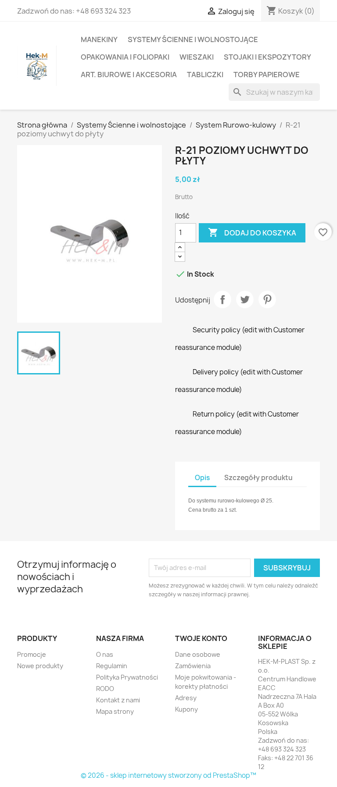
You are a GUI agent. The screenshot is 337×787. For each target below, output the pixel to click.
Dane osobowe (197, 654)
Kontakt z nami (118, 700)
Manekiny (99, 39)
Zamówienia (193, 666)
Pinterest (267, 299)
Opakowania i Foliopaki (125, 57)
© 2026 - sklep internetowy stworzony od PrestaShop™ (168, 775)
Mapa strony (115, 711)
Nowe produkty (40, 666)
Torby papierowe (266, 74)
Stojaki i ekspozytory (267, 57)
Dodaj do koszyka (252, 232)
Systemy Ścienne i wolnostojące (193, 39)
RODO (105, 688)
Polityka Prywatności (127, 677)
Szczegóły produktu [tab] (258, 477)
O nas (104, 654)
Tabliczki (205, 74)
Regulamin (111, 666)
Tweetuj (245, 299)
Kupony (186, 709)
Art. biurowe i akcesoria (129, 74)
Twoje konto (201, 638)
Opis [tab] (202, 477)
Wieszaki (196, 57)
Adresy (186, 698)
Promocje (31, 654)
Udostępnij (222, 299)
